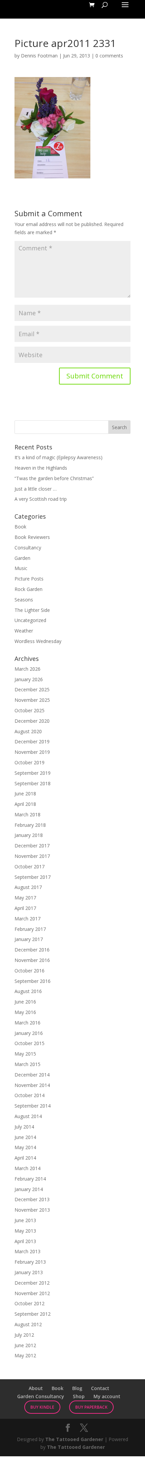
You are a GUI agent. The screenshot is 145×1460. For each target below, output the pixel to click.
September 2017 (32, 877)
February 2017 (30, 929)
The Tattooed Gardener (74, 1439)
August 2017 (28, 887)
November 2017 (32, 856)
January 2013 (28, 1272)
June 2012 (25, 1345)
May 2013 (25, 1231)
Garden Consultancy (40, 1396)
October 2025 (29, 710)
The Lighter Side (32, 610)
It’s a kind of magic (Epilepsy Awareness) (58, 457)
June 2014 (25, 1137)
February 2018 (30, 825)
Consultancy (27, 547)
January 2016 (28, 1033)
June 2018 (25, 793)
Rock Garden (28, 589)
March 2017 (27, 918)
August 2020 (28, 731)
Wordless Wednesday (37, 641)
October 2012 (29, 1303)
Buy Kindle (42, 1407)
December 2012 (32, 1283)
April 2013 (25, 1241)
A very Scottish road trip (40, 499)
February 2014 (30, 1179)
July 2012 (24, 1335)
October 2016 (29, 970)
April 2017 (25, 908)
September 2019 (32, 773)
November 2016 (32, 960)
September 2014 (32, 1106)
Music (20, 568)
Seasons (23, 599)
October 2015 (29, 1043)
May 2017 (25, 897)
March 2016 (27, 1022)
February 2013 (30, 1262)
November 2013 (32, 1210)
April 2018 (25, 804)
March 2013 (27, 1251)
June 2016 (25, 1001)
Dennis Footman (39, 55)
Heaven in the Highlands (40, 468)
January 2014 (28, 1189)
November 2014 (32, 1085)
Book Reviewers (32, 537)
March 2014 (27, 1168)
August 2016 (28, 991)
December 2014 (32, 1074)
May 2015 (25, 1053)
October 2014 (29, 1095)
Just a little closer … (35, 489)
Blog (77, 1388)
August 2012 (28, 1324)
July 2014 (24, 1126)
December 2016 (32, 949)
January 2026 (28, 679)
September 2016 (32, 981)
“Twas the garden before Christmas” (54, 478)
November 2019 (32, 752)
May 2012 (25, 1355)
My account (106, 1396)
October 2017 (29, 866)
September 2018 (32, 783)
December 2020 (32, 721)
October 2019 (29, 762)
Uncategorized (30, 620)
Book (20, 526)
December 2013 (32, 1199)
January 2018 (28, 835)
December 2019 (32, 741)
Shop (79, 1396)
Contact (100, 1388)
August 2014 (28, 1116)
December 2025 (32, 689)
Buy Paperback (91, 1407)
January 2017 (28, 939)
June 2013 (25, 1220)
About (36, 1388)
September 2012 (32, 1314)
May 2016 (25, 1012)
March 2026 (27, 669)
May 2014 (25, 1147)
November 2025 (32, 700)
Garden (22, 558)
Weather (23, 630)
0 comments (109, 55)
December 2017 (32, 845)
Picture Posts (29, 578)
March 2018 (27, 814)
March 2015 (27, 1064)
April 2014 (25, 1158)
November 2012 (32, 1293)
